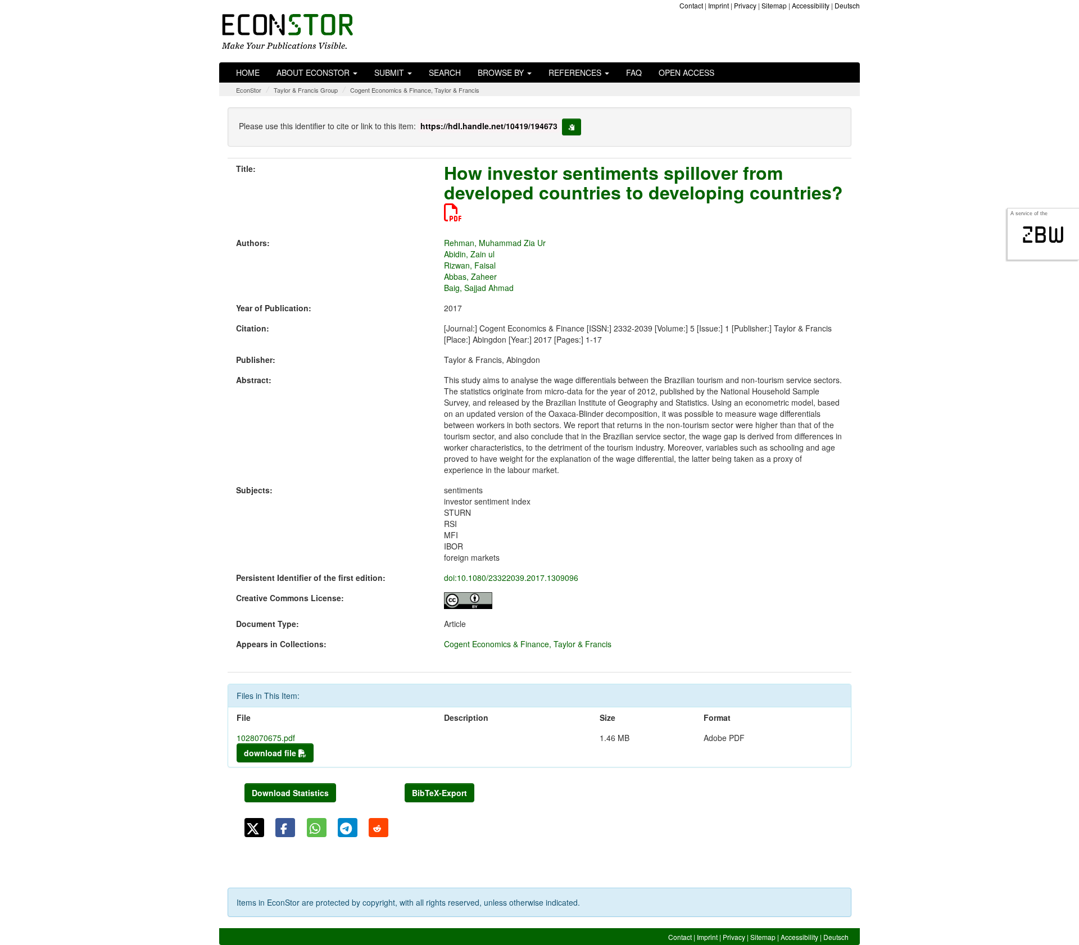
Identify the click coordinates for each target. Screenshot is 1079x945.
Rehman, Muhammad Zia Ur (495, 242)
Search (445, 72)
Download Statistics (290, 792)
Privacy (745, 5)
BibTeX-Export (439, 792)
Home (248, 72)
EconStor (248, 89)
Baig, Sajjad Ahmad (479, 287)
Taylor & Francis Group (306, 89)
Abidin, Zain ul (469, 254)
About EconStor (314, 72)
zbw (1043, 235)
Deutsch (847, 5)
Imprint (718, 5)
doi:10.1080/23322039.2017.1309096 (511, 577)
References (576, 72)
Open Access (686, 72)
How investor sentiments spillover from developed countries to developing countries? (643, 182)
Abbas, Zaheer (470, 276)
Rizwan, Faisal (470, 265)
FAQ (634, 72)
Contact (691, 5)
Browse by (502, 72)
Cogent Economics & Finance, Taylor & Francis (414, 89)
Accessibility (810, 5)
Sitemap (774, 5)
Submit (390, 72)
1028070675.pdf (266, 737)
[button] (254, 827)
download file (271, 752)
